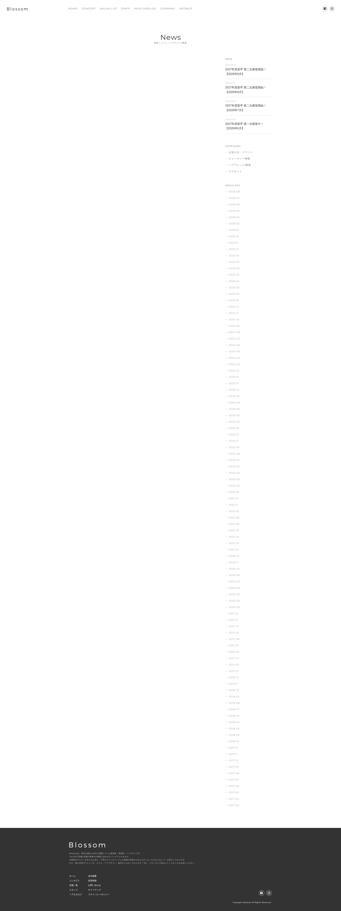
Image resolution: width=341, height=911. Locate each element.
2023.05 (234, 415)
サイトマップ (94, 890)
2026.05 (234, 210)
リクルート (235, 171)
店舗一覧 (73, 885)
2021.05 (234, 530)
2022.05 (234, 466)
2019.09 (234, 632)
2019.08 (234, 639)
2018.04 (234, 722)
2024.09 (234, 325)
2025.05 (234, 274)
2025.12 (234, 236)
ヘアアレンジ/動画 (240, 165)
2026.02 (234, 223)
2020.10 (234, 568)
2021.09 (234, 511)
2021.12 (233, 498)
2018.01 (234, 741)
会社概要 (92, 876)
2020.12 (234, 556)
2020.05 (234, 594)
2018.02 (234, 734)
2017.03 (234, 805)
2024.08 (234, 332)
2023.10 (234, 389)
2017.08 (234, 773)
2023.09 (234, 396)
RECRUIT (185, 8)
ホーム (72, 876)
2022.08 (234, 453)
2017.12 (233, 747)
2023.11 (233, 383)
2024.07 (234, 338)
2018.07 (234, 709)
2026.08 (234, 191)
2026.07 (234, 198)
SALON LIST (108, 8)
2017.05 (234, 792)
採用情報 (92, 880)
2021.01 (234, 549)
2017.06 (234, 786)
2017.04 (234, 798)
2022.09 (234, 447)
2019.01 (234, 671)
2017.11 (233, 754)
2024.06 (234, 345)
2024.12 (234, 306)
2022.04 (234, 472)
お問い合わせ (94, 885)
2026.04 (234, 217)
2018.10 (234, 690)
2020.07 (234, 581)
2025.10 (234, 249)
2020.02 (234, 607)
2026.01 (234, 230)
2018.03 (234, 728)
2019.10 (234, 626)
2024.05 (234, 351)
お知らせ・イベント (241, 152)
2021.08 (234, 517)
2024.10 (234, 319)
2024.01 (234, 370)
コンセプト (74, 880)
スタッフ (73, 890)
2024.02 (234, 364)
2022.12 (234, 434)
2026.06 (234, 204)
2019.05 (234, 651)
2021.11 (233, 504)
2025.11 (233, 242)
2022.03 (234, 479)
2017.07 (234, 779)
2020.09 (234, 575)
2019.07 (234, 645)
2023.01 (234, 428)
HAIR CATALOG (145, 8)
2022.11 (233, 440)
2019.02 (234, 664)
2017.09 (234, 766)
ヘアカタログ (75, 894)
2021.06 (234, 524)
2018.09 (234, 696)
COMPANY (167, 8)
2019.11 (233, 619)
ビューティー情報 (239, 158)
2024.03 (234, 357)
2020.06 (234, 587)
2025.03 (234, 287)
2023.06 (234, 408)
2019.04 (234, 658)
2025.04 (234, 281)
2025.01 (234, 300)
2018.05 (234, 715)
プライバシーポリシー (98, 894)
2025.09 (234, 255)
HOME (72, 8)
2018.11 (233, 683)
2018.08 (234, 703)
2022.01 (234, 492)
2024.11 (234, 313)
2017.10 (234, 760)
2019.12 (233, 613)
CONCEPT (89, 8)
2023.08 (234, 402)
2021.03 (234, 543)
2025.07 (234, 261)
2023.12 (234, 377)
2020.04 (234, 600)
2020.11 (234, 562)
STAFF (125, 8)
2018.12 (234, 677)
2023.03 (234, 421)
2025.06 (234, 268)
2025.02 (234, 293)
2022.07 (234, 460)
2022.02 (234, 485)
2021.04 (234, 536)
